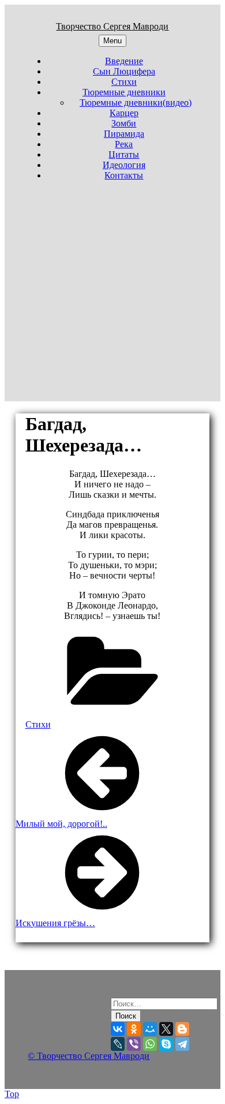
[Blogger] (182, 1029)
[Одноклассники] (134, 1029)
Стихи (124, 82)
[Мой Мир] (150, 1029)
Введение (124, 61)
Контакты (123, 175)
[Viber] (134, 1044)
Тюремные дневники (124, 92)
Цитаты (123, 154)
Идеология (124, 165)
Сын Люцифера (124, 71)
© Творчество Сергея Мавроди (88, 1056)
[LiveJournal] (118, 1044)
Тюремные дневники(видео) (136, 102)
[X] (166, 1029)
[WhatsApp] (150, 1044)
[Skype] (166, 1044)
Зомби (123, 123)
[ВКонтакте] (118, 1029)
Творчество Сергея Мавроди (112, 26)
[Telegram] (182, 1044)
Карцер (124, 113)
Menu (112, 40)
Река (124, 144)
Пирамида (124, 134)
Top (12, 1094)
